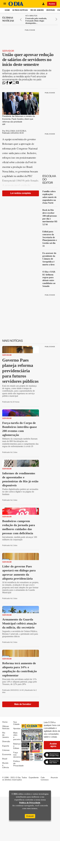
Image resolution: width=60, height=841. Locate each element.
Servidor (8, 51)
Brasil (4, 759)
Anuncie (54, 777)
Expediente (34, 777)
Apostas (16, 728)
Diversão (50, 10)
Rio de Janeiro (37, 10)
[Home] (16, 5)
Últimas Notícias (20, 10)
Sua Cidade (16, 723)
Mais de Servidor (22, 704)
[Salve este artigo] (14, 83)
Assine (52, 4)
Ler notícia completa (20, 193)
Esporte (5, 746)
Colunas (5, 750)
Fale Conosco (45, 778)
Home (7, 10)
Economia (6, 754)
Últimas (8, 19)
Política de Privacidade (29, 802)
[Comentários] (17, 83)
